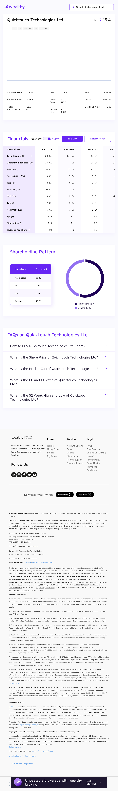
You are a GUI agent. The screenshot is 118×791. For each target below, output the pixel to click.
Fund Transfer (93, 449)
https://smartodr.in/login (42, 751)
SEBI (34, 562)
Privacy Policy (93, 459)
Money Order (53, 449)
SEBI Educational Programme (21, 764)
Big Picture (52, 456)
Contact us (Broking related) (96, 454)
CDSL (38, 562)
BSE (29, 562)
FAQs (89, 446)
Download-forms (75, 463)
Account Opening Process (75, 447)
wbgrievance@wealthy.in (28, 725)
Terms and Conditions (92, 468)
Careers (70, 452)
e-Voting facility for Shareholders (22, 756)
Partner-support (74, 459)
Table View (72, 138)
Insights (50, 446)
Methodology (73, 456)
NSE (25, 562)
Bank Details (14, 683)
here (36, 546)
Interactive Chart (97, 138)
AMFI (50, 562)
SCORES (44, 562)
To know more (15, 747)
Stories (50, 452)
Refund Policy (93, 463)
